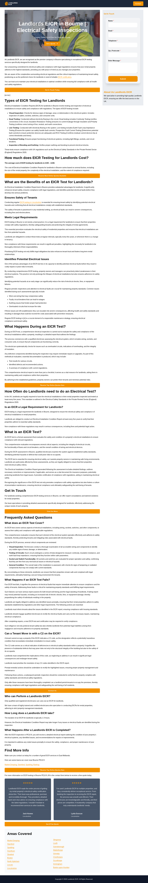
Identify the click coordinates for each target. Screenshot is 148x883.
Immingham (57, 864)
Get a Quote (50, 44)
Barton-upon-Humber (61, 867)
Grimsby (56, 854)
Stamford (21, 765)
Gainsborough (58, 847)
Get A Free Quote (52, 824)
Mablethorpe (58, 850)
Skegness (57, 840)
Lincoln (10, 865)
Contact (138, 4)
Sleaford (10, 854)
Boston (10, 858)
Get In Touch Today (52, 90)
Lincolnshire (12, 868)
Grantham (11, 851)
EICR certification (64, 77)
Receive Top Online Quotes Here (52, 385)
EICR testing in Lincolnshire (30, 202)
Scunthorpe (57, 860)
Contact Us (52, 691)
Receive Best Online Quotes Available (52, 176)
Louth (55, 843)
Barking (36, 765)
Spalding (29, 765)
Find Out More (52, 511)
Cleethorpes (58, 857)
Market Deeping (11, 765)
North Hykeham (13, 861)
